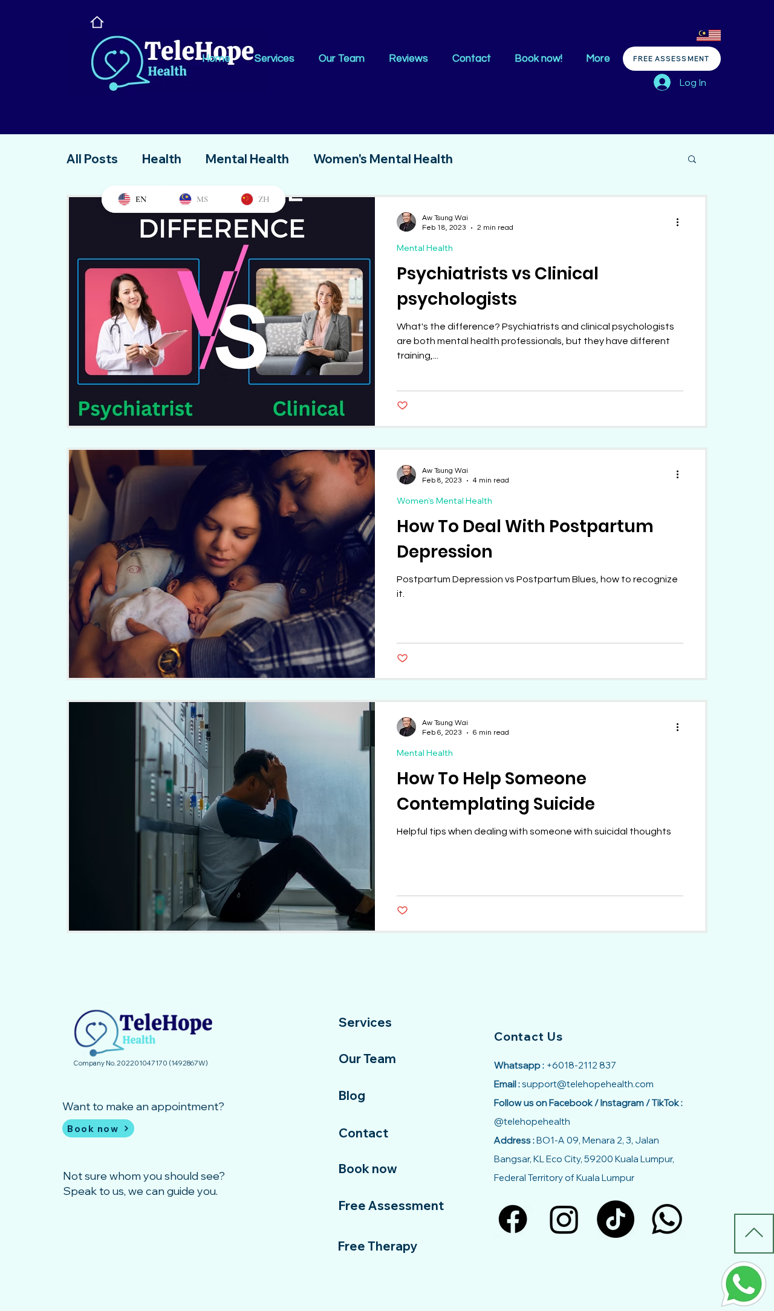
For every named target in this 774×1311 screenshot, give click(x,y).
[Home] (97, 22)
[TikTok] (615, 1219)
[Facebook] (513, 1219)
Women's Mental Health (383, 158)
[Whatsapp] (667, 1219)
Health (161, 158)
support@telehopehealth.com (588, 1084)
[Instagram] (564, 1219)
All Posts (92, 158)
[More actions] (681, 222)
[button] (692, 160)
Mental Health (247, 158)
